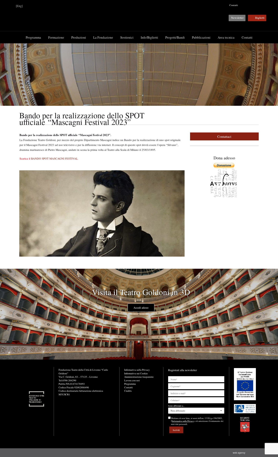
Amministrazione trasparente (139, 376)
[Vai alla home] (139, 15)
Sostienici (127, 37)
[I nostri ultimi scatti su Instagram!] (255, 5)
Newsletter (237, 17)
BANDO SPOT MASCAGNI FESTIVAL (54, 158)
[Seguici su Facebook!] (244, 5)
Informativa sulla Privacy (137, 369)
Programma (33, 37)
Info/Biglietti (149, 37)
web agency (239, 452)
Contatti (233, 5)
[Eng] (19, 6)
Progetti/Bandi (175, 37)
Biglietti (259, 17)
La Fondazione (103, 37)
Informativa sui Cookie (136, 373)
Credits (128, 390)
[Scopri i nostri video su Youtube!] (249, 5)
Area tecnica (226, 37)
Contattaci (224, 136)
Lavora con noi (132, 380)
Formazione (56, 37)
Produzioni (78, 37)
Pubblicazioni (201, 37)
